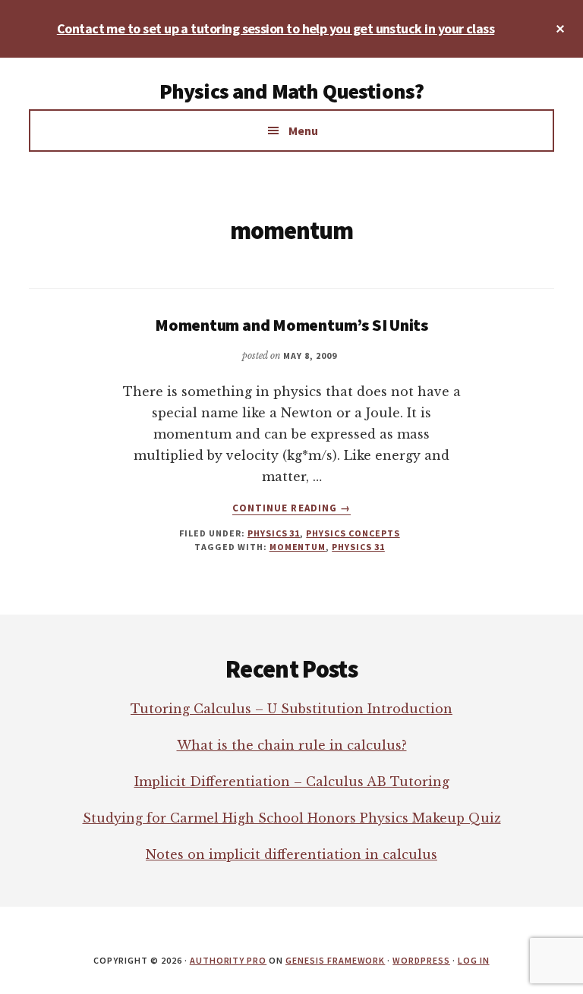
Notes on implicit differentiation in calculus (291, 854)
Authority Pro (228, 960)
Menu (303, 130)
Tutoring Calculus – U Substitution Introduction (291, 708)
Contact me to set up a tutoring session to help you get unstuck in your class (275, 28)
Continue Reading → (291, 508)
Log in (474, 960)
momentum (297, 546)
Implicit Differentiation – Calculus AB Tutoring (291, 781)
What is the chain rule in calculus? (292, 745)
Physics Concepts (352, 533)
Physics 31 (274, 533)
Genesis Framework (335, 960)
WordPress (421, 960)
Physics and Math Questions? (291, 91)
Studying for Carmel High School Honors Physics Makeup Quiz (292, 818)
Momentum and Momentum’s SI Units (291, 324)
